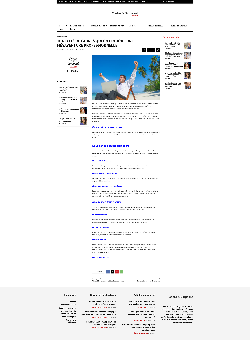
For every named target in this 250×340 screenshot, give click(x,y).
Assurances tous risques (106, 202)
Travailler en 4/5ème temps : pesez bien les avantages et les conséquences (138, 327)
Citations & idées (140, 307)
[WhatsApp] (158, 50)
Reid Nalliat (62, 50)
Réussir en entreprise (99, 307)
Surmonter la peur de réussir (148, 281)
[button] (168, 2)
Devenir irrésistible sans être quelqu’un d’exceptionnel (68, 89)
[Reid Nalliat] (73, 63)
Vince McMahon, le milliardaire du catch (108, 281)
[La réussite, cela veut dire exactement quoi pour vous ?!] (187, 85)
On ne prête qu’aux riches (107, 127)
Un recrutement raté (99, 215)
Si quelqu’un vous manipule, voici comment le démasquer (69, 109)
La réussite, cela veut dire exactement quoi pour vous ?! (173, 84)
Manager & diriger (140, 320)
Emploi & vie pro (61, 36)
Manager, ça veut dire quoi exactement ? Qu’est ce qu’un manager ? (141, 314)
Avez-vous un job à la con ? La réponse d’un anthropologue (67, 119)
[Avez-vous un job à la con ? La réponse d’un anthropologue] (83, 121)
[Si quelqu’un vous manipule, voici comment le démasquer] (83, 110)
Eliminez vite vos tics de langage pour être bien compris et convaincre (68, 99)
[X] (149, 50)
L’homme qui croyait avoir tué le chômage (107, 186)
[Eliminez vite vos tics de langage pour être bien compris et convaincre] (83, 100)
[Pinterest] (153, 50)
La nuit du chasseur (99, 240)
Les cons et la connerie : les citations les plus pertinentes (141, 303)
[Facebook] (144, 50)
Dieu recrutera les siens (100, 227)
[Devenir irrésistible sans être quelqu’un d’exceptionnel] (83, 90)
